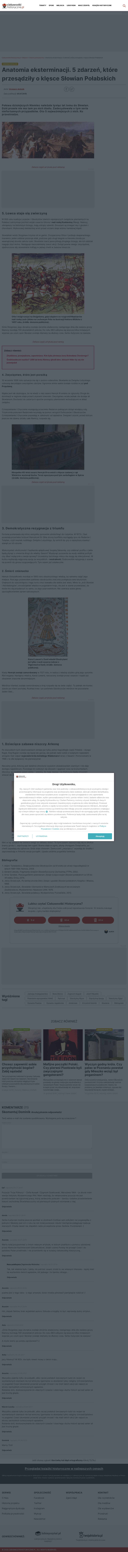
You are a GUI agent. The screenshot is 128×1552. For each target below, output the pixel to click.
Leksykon (71, 5)
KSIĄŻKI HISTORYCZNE (102, 5)
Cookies (55, 829)
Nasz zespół (84, 5)
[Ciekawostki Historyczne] (15, 5)
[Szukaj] (124, 5)
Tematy (42, 5)
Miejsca (60, 5)
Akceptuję (100, 836)
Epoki (51, 5)
